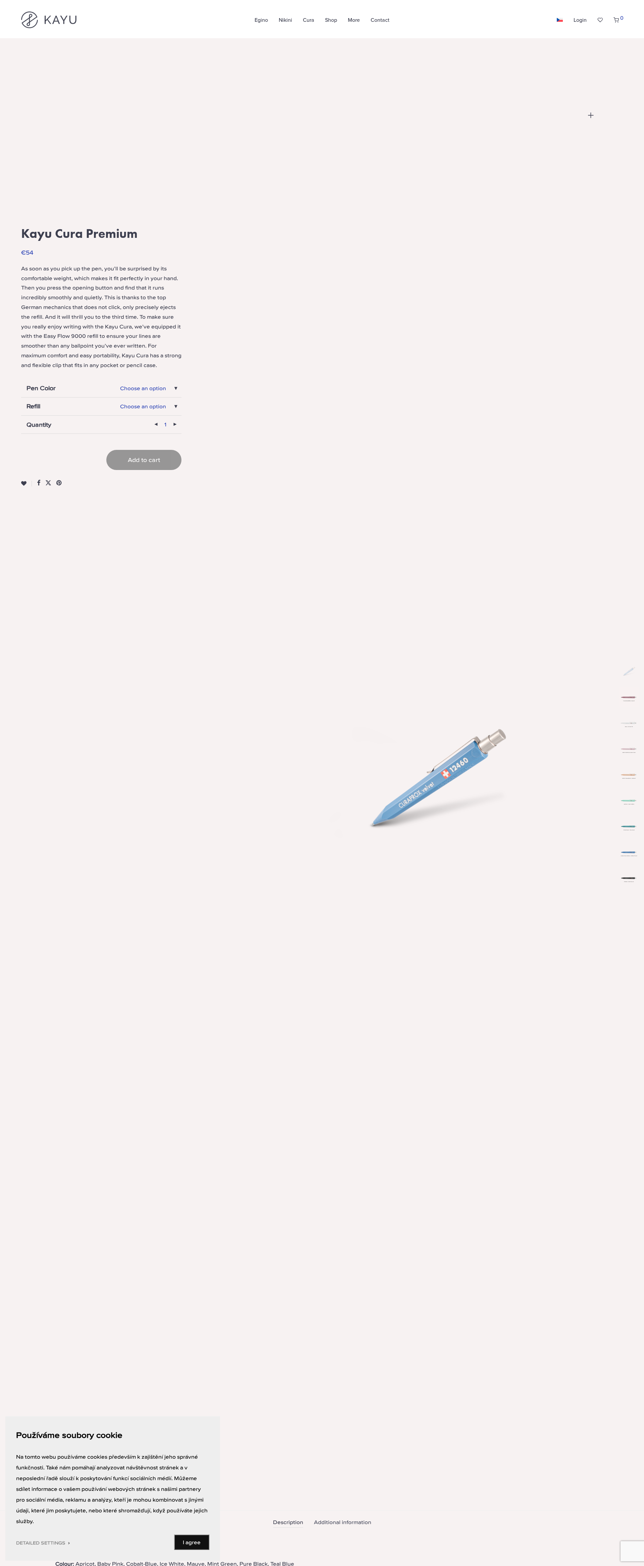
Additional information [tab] (342, 1522)
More (354, 19)
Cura (308, 19)
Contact (380, 19)
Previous (284, 774)
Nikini (285, 19)
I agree (192, 1542)
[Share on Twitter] (48, 483)
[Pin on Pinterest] (59, 483)
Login (580, 19)
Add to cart (144, 459)
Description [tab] (288, 1522)
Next (586, 774)
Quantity (38, 424)
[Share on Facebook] (38, 483)
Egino (261, 19)
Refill (33, 406)
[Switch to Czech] (559, 20)
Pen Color (41, 388)
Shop (331, 19)
